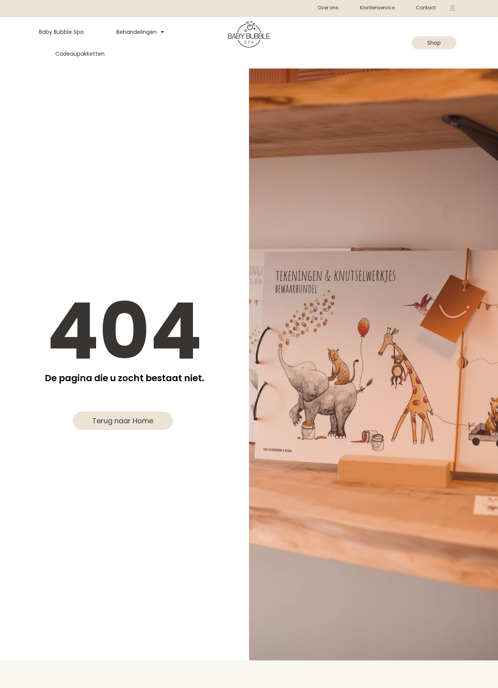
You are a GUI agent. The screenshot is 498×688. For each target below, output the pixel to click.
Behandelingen (136, 32)
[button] (396, 35)
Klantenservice (377, 7)
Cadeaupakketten (80, 54)
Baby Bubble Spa (61, 32)
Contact (426, 7)
